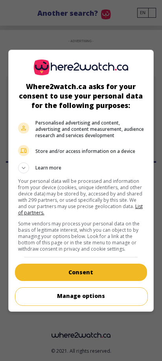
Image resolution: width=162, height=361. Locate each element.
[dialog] (81, 181)
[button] (81, 167)
